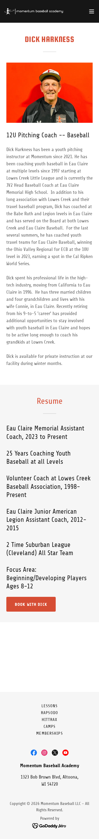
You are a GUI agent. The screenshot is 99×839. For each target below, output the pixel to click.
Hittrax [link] (50, 719)
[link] (33, 11)
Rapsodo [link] (49, 712)
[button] (91, 11)
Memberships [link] (49, 733)
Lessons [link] (49, 706)
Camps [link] (50, 726)
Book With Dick (31, 604)
